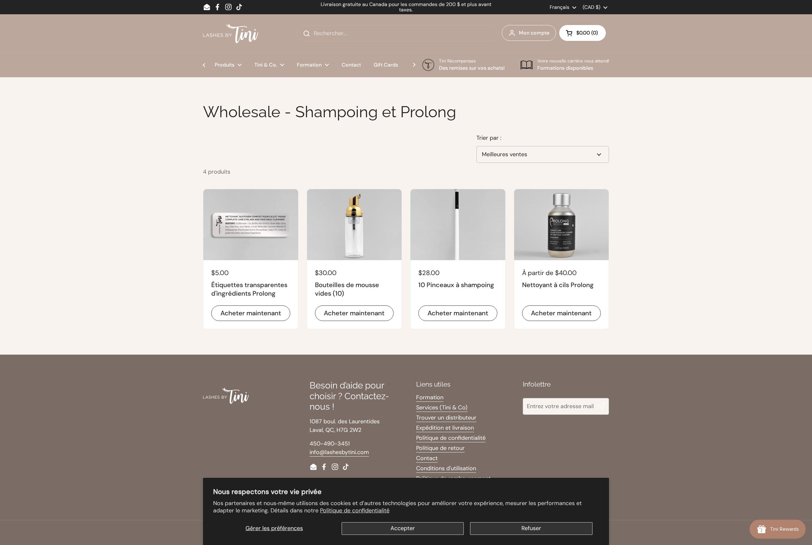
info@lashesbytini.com (339, 452)
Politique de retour (440, 448)
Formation (429, 397)
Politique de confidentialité (355, 510)
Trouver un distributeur (446, 417)
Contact (427, 458)
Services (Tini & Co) (442, 407)
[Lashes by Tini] (230, 33)
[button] (582, 33)
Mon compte (534, 32)
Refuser (531, 528)
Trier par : (488, 138)
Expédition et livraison (445, 428)
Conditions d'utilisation (446, 468)
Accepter (402, 528)
